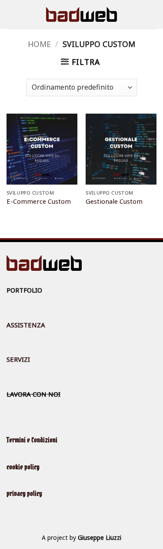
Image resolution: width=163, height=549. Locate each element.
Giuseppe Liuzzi (99, 537)
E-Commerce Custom (39, 201)
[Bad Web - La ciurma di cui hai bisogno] (81, 14)
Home (39, 44)
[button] (80, 62)
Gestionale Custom (114, 201)
